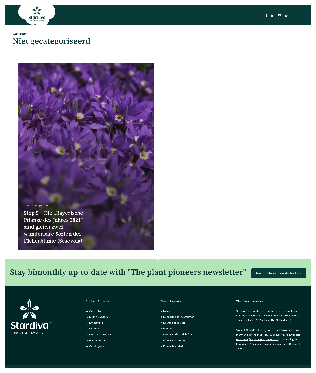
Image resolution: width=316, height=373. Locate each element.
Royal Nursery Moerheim (264, 339)
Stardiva (241, 311)
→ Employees (94, 322)
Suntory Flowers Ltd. (248, 315)
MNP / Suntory (258, 330)
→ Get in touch (96, 311)
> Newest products (173, 322)
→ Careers (92, 328)
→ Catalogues (95, 346)
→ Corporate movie (98, 334)
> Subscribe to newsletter (177, 316)
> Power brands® (172, 346)
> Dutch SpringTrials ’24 (176, 334)
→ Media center (96, 340)
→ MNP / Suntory (97, 316)
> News (165, 311)
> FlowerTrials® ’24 (173, 340)
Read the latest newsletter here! (278, 273)
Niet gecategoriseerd (37, 205)
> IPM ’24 (167, 328)
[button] (293, 15)
